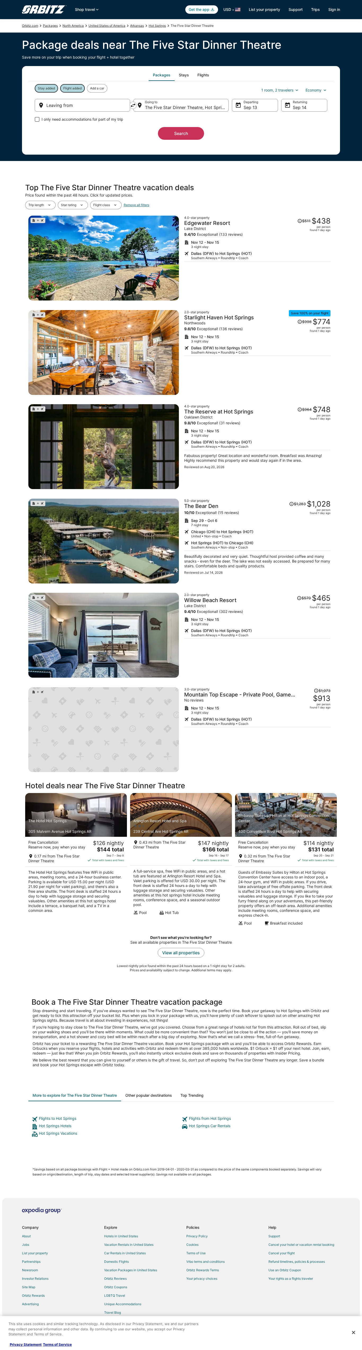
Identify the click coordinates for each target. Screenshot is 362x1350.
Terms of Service (57, 1344)
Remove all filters (136, 205)
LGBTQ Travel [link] (114, 1295)
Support (296, 9)
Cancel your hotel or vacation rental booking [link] (301, 1245)
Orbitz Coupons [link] (115, 1287)
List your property (264, 9)
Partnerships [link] (31, 1262)
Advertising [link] (30, 1304)
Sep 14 (299, 107)
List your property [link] (35, 1253)
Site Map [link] (28, 1287)
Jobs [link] (25, 1245)
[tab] (162, 75)
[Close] (353, 1332)
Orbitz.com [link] (30, 26)
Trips (315, 9)
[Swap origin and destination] (133, 105)
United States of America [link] (107, 26)
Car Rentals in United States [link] (125, 1253)
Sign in (334, 9)
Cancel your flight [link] (281, 1253)
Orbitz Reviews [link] (115, 1279)
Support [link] (274, 1236)
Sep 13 (250, 107)
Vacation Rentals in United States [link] (128, 1245)
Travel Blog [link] (112, 1312)
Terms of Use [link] (196, 1253)
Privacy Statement (26, 1344)
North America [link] (73, 26)
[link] (106, 1119)
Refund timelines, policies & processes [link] (296, 1262)
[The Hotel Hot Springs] (76, 861)
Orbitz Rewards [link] (33, 1295)
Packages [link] (50, 26)
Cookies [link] (192, 1245)
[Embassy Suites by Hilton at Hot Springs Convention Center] (286, 861)
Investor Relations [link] (35, 1279)
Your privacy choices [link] (201, 1279)
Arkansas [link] (137, 26)
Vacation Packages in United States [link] (130, 1270)
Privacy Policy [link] (197, 1236)
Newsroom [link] (30, 1270)
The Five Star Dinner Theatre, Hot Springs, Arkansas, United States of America (187, 107)
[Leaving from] (82, 105)
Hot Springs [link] (157, 26)
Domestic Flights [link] (116, 1262)
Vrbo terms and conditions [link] (205, 1262)
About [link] (26, 1236)
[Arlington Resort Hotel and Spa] (181, 861)
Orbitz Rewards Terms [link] (202, 1270)
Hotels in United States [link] (121, 1236)
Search (181, 133)
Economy (313, 90)
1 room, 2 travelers (277, 90)
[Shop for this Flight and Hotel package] (257, 258)
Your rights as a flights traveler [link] (290, 1279)
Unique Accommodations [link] (122, 1304)
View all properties (181, 952)
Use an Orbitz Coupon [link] (284, 1270)
